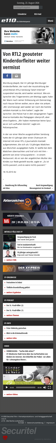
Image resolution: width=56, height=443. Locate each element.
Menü (50, 20)
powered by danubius (43, 439)
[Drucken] (16, 76)
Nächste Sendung (14, 215)
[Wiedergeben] (6, 387)
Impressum (50, 423)
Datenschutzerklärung (35, 423)
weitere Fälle (11, 260)
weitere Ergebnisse (13, 292)
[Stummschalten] (44, 387)
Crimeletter (22, 14)
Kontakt (21, 423)
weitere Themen (12, 315)
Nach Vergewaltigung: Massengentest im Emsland (41, 186)
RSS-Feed (37, 14)
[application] (28, 376)
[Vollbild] (49, 387)
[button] (28, 376)
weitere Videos (12, 394)
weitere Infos (11, 338)
